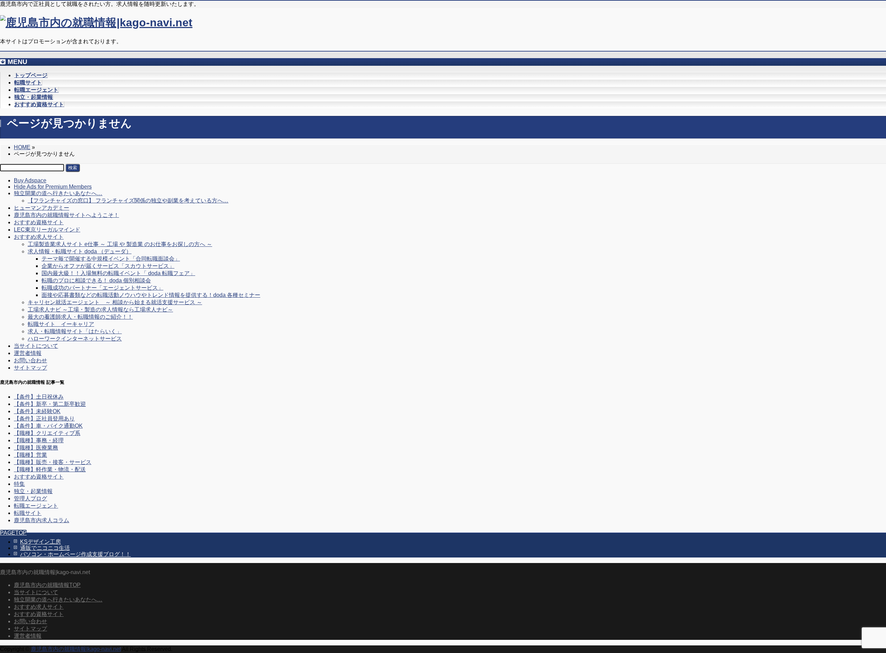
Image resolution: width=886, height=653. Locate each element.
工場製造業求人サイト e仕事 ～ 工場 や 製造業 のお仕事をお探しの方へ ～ (120, 244)
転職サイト (28, 513)
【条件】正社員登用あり (44, 418)
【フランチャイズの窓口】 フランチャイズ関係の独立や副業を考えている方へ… (128, 200)
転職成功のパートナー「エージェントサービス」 (102, 288)
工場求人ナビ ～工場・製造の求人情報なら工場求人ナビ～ (100, 309)
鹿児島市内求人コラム (41, 520)
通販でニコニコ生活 (45, 548)
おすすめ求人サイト (39, 237)
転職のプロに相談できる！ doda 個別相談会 (96, 280)
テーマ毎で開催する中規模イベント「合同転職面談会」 (111, 259)
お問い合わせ (30, 360)
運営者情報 (28, 353)
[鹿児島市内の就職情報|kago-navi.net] (96, 22)
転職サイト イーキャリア (61, 324)
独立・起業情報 (33, 491)
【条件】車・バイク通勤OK (48, 426)
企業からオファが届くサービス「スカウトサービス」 (108, 266)
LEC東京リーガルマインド (47, 230)
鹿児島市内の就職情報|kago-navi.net (76, 649)
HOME (22, 147)
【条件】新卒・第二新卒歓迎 (50, 404)
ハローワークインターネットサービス (75, 339)
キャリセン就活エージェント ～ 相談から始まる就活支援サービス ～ (115, 302)
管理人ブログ (30, 498)
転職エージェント (36, 506)
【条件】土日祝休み (39, 397)
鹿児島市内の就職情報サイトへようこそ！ (66, 215)
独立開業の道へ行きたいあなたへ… (58, 193)
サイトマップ (30, 368)
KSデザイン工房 (40, 542)
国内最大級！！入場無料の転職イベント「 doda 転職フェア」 (118, 273)
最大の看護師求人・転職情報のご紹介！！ (80, 317)
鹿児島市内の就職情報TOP (47, 585)
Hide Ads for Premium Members (53, 187)
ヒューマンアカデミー (41, 208)
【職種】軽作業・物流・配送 (50, 469)
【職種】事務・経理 (39, 440)
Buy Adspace (30, 180)
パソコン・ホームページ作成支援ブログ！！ (75, 554)
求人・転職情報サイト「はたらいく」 (75, 331)
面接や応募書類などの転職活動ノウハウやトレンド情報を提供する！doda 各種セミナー (151, 295)
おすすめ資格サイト (39, 222)
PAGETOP (13, 533)
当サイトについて (36, 346)
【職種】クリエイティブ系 (47, 433)
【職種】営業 (30, 455)
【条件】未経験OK (37, 411)
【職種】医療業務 (36, 448)
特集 (19, 484)
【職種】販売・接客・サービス (52, 462)
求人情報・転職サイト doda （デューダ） (80, 251)
